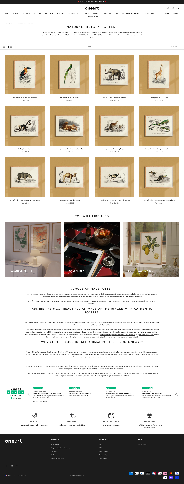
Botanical (49, 13)
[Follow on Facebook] (6, 466)
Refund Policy (103, 455)
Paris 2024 (107, 13)
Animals (37, 13)
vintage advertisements (131, 13)
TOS (100, 448)
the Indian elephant (105, 334)
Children (60, 13)
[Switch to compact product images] (11, 46)
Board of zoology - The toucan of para (25, 98)
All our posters (11, 13)
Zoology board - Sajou (25, 149)
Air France (26, 13)
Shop (12, 23)
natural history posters (25, 23)
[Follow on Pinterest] (17, 466)
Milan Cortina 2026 (92, 13)
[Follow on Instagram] (12, 466)
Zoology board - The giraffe (159, 98)
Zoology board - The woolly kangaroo (114, 149)
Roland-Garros (150, 13)
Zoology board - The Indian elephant (114, 98)
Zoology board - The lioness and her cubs (70, 149)
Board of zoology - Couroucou (69, 98)
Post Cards (165, 13)
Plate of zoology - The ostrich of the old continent (114, 200)
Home (7, 23)
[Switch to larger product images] (4, 46)
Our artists (54, 451)
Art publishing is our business (60, 448)
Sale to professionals (57, 458)
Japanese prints (74, 13)
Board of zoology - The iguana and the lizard (159, 149)
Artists (176, 13)
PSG (116, 13)
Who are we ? (55, 444)
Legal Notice (103, 458)
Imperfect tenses (92, 16)
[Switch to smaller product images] (8, 46)
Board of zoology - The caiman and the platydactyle (159, 200)
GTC (100, 444)
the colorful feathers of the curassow (123, 334)
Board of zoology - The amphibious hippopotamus (25, 200)
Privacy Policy (103, 451)
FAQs (53, 455)
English (21, 475)
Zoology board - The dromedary (70, 200)
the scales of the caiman (146, 334)
